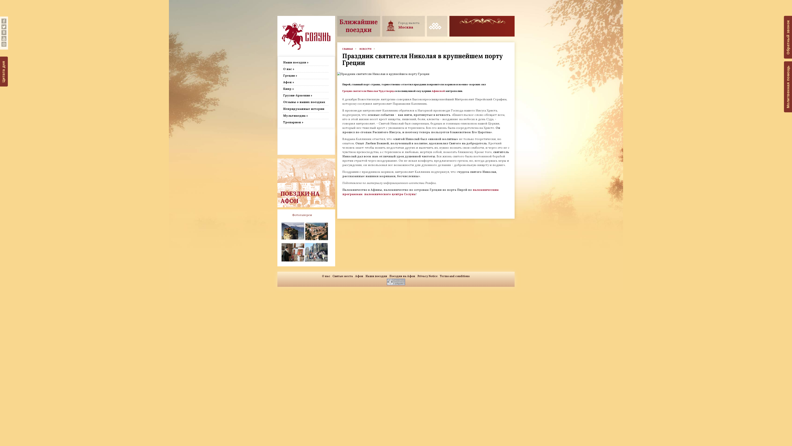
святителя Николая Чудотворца (373, 91)
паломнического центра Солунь (390, 194)
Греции (347, 91)
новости (365, 48)
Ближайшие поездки (358, 26)
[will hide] (3, 21)
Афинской (439, 91)
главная (347, 48)
